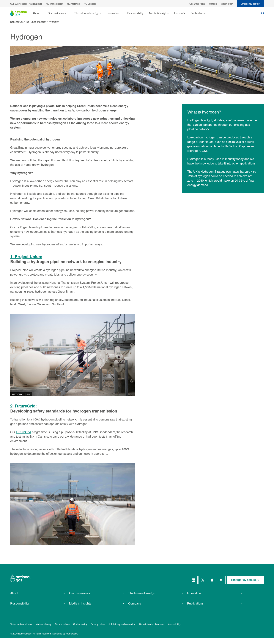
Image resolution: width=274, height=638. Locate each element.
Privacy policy (98, 624)
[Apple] (212, 580)
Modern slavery (43, 624)
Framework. (72, 633)
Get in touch (227, 3)
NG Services (90, 3)
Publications (197, 13)
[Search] (262, 13)
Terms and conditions (21, 624)
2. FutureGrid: (23, 405)
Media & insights (159, 13)
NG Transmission (54, 3)
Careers (213, 3)
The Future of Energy (35, 21)
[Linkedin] (193, 580)
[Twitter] (203, 580)
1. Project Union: (26, 256)
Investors (179, 13)
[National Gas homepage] (21, 13)
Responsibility (135, 13)
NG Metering (73, 3)
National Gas (35, 3)
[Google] (221, 580)
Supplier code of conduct (151, 624)
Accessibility (174, 624)
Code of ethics (62, 624)
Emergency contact (250, 3)
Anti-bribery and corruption (122, 624)
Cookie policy (80, 624)
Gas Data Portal (197, 3)
